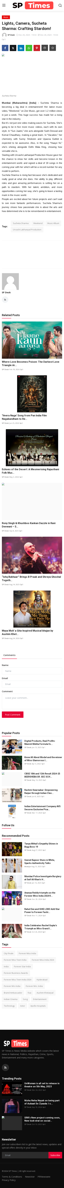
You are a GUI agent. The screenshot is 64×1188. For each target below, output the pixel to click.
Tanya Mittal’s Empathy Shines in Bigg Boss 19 (41, 845)
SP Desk (6, 292)
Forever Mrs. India (34, 986)
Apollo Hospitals (38, 1005)
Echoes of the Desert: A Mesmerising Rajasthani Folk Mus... (30, 471)
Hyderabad (42, 979)
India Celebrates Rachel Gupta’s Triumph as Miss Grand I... (40, 927)
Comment (7, 691)
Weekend (38, 223)
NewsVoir (30, 1176)
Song (25, 999)
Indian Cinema (10, 999)
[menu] (4, 5)
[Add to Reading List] (52, 48)
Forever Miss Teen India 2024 (17, 979)
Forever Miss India (27, 953)
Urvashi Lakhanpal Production (27, 229)
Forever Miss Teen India (15, 959)
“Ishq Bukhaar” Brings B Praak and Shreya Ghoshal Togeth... (31, 578)
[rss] (5, 1067)
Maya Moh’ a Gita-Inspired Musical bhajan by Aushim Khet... (27, 632)
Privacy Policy (9, 1180)
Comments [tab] (9, 655)
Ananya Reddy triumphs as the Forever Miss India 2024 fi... (39, 894)
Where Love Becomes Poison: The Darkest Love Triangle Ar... (30, 363)
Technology (9, 1005)
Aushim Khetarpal (45, 992)
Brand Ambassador (13, 992)
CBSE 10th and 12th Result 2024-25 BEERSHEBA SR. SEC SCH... (42, 775)
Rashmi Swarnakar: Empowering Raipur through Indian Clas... (41, 791)
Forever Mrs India (12, 986)
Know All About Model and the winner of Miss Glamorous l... (43, 759)
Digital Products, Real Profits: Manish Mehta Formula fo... (39, 742)
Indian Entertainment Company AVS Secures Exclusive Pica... (42, 808)
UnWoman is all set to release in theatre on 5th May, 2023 (41, 1085)
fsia (29, 992)
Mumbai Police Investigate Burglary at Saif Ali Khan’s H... (42, 878)
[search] (60, 5)
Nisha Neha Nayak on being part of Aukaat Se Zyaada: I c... (41, 1102)
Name (5, 665)
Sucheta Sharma (21, 223)
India (6, 966)
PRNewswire (44, 1176)
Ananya (27, 866)
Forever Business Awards (16, 973)
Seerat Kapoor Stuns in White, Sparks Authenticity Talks (39, 861)
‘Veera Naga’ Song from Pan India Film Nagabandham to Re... (24, 417)
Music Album (53, 223)
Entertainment (39, 999)
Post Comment (12, 714)
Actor (22, 1005)
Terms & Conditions (12, 1176)
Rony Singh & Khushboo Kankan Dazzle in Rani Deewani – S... (28, 525)
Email (5, 678)
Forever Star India (22, 966)
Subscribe (55, 1155)
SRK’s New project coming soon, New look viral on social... (42, 1119)
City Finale (8, 953)
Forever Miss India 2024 (43, 959)
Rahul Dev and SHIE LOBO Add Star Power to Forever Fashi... (42, 910)
